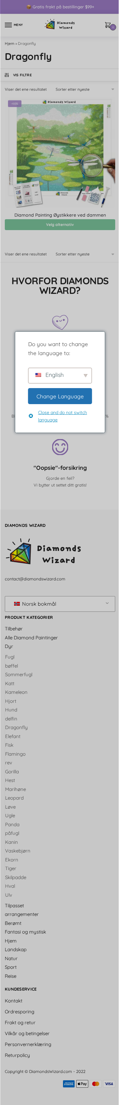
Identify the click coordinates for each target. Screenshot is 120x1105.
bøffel (11, 666)
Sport (11, 967)
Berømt (13, 923)
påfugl (12, 833)
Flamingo (15, 754)
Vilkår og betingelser (27, 1033)
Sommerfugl (18, 674)
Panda (12, 824)
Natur (11, 958)
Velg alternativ (60, 224)
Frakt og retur (20, 1022)
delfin (11, 719)
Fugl (9, 657)
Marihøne (15, 789)
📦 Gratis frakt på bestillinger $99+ (60, 6)
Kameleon (16, 692)
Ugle (10, 815)
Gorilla (12, 772)
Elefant (12, 736)
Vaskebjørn (17, 851)
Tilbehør (14, 629)
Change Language (60, 396)
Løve (10, 807)
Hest (10, 780)
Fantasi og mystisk (25, 932)
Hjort (10, 701)
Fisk (9, 745)
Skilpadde (15, 877)
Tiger (10, 868)
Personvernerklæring (28, 1044)
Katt (9, 683)
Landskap (16, 949)
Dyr (9, 646)
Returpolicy (17, 1055)
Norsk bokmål (38, 604)
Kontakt (13, 1001)
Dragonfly (16, 727)
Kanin (11, 842)
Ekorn (11, 860)
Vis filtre (22, 75)
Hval (10, 886)
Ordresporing (19, 1012)
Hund (11, 710)
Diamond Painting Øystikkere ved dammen (60, 215)
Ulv (8, 895)
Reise (10, 976)
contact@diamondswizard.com (35, 578)
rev (8, 763)
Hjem (9, 43)
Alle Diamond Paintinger (31, 638)
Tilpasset (14, 905)
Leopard (14, 798)
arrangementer (22, 914)
